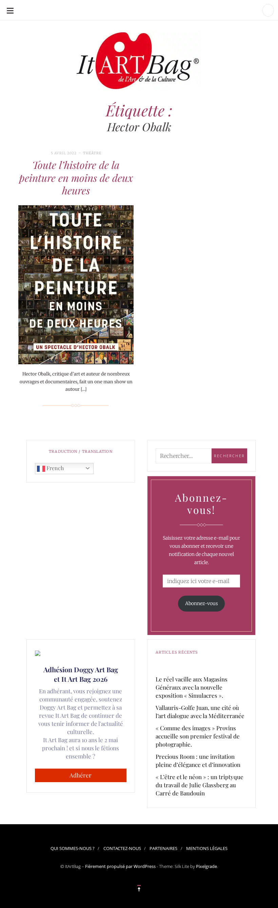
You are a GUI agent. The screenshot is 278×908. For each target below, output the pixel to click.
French (54, 467)
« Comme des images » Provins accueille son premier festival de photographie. (198, 736)
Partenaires (163, 848)
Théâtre (92, 153)
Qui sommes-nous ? (73, 848)
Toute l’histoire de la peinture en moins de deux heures (76, 177)
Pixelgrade (206, 866)
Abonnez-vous (201, 603)
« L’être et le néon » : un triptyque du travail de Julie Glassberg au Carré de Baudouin (199, 785)
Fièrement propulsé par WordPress (120, 866)
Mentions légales (206, 848)
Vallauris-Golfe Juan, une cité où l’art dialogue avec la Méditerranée (200, 711)
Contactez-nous (122, 848)
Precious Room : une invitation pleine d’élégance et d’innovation (198, 760)
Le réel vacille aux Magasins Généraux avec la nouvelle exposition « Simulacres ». (191, 687)
